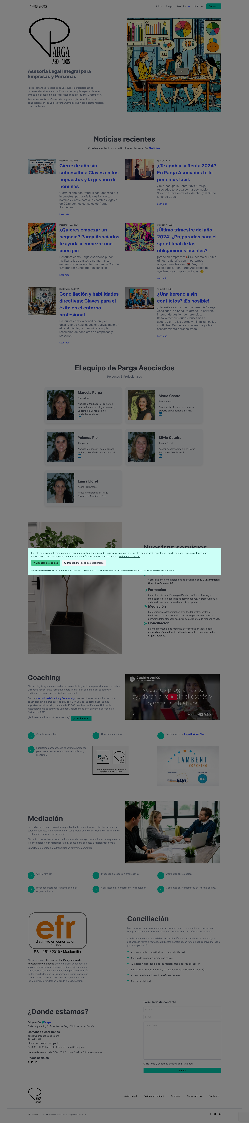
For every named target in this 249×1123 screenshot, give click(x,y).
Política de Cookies (129, 556)
